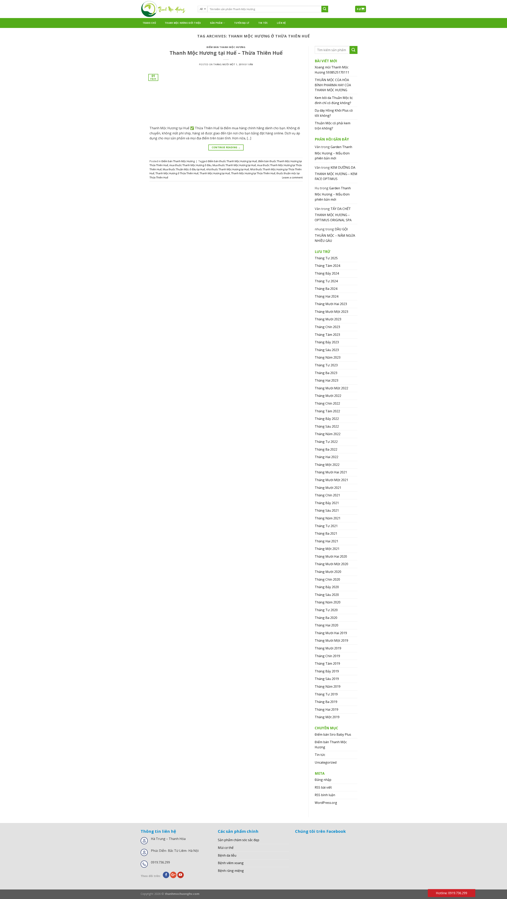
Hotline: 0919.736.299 (451, 893)
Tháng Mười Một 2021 (331, 480)
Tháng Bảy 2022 (327, 418)
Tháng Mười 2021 (328, 487)
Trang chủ (149, 22)
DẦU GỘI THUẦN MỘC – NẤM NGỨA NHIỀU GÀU (335, 235)
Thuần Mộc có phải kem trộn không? (332, 125)
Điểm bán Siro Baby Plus (333, 734)
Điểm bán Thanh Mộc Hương (226, 47)
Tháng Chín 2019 (327, 656)
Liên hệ (281, 22)
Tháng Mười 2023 (328, 319)
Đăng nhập (323, 779)
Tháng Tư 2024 (326, 281)
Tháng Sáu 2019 (327, 679)
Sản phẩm (216, 22)
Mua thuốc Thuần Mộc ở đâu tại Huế (184, 169)
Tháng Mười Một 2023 (331, 311)
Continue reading (226, 147)
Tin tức (263, 22)
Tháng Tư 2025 (326, 258)
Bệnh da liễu (227, 855)
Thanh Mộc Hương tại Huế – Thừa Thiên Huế (226, 52)
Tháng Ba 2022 (326, 449)
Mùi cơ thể (225, 847)
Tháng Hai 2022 (326, 457)
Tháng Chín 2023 (327, 327)
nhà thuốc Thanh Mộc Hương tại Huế (227, 169)
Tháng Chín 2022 (327, 403)
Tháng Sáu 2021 (327, 510)
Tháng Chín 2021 (327, 495)
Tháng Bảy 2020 (327, 587)
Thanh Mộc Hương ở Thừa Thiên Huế (176, 173)
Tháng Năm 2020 (327, 602)
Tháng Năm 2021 (327, 518)
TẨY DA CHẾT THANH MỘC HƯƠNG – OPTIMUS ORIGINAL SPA (333, 214)
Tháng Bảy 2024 (327, 273)
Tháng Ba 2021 (326, 533)
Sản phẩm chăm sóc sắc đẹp (238, 840)
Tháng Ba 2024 (326, 288)
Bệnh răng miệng (231, 870)
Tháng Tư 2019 (326, 694)
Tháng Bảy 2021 (327, 503)
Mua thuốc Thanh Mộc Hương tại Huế (234, 165)
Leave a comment (292, 177)
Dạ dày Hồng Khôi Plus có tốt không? (334, 113)
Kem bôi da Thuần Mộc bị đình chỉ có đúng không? (334, 100)
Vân (250, 64)
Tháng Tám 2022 (327, 411)
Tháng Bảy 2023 (327, 342)
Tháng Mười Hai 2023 (331, 304)
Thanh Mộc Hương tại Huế (215, 173)
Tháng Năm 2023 (327, 357)
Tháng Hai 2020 (326, 625)
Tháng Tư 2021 (326, 526)
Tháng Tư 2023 (326, 365)
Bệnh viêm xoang (231, 863)
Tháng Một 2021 (327, 549)
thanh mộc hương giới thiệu (183, 22)
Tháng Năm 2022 (327, 434)
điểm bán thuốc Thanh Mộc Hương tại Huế (232, 161)
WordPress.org (326, 802)
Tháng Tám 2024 (327, 265)
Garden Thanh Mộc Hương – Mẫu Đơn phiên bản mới (333, 152)
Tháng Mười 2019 (328, 648)
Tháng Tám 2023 (327, 334)
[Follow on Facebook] (166, 875)
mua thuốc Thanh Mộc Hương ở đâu (190, 165)
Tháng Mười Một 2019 (331, 640)
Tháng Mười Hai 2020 (331, 556)
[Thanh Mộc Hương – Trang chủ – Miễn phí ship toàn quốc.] (166, 9)
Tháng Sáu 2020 (327, 595)
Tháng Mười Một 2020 (331, 564)
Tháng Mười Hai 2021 (331, 472)
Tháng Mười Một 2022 (331, 388)
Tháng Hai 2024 (326, 296)
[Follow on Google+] (173, 875)
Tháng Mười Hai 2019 (331, 633)
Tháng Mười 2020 (328, 572)
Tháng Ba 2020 (326, 618)
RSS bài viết (323, 787)
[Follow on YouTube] (180, 875)
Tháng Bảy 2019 (327, 671)
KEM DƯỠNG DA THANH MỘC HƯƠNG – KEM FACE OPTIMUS (336, 173)
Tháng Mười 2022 (328, 395)
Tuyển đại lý (241, 22)
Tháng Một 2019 (327, 717)
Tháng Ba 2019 (326, 702)
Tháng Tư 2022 (326, 441)
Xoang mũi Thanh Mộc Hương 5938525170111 (332, 70)
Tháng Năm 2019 (327, 686)
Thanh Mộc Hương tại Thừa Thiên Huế (253, 173)
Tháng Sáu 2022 (327, 426)
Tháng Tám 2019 (327, 663)
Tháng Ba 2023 (326, 373)
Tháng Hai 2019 (326, 709)
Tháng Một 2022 (327, 464)
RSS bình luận (325, 795)
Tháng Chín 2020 (327, 579)
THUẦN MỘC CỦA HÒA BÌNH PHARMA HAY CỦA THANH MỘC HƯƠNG (333, 85)
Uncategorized (325, 762)
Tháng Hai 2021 (326, 541)
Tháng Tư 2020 (326, 610)
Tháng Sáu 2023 (327, 350)
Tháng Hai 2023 (326, 380)
